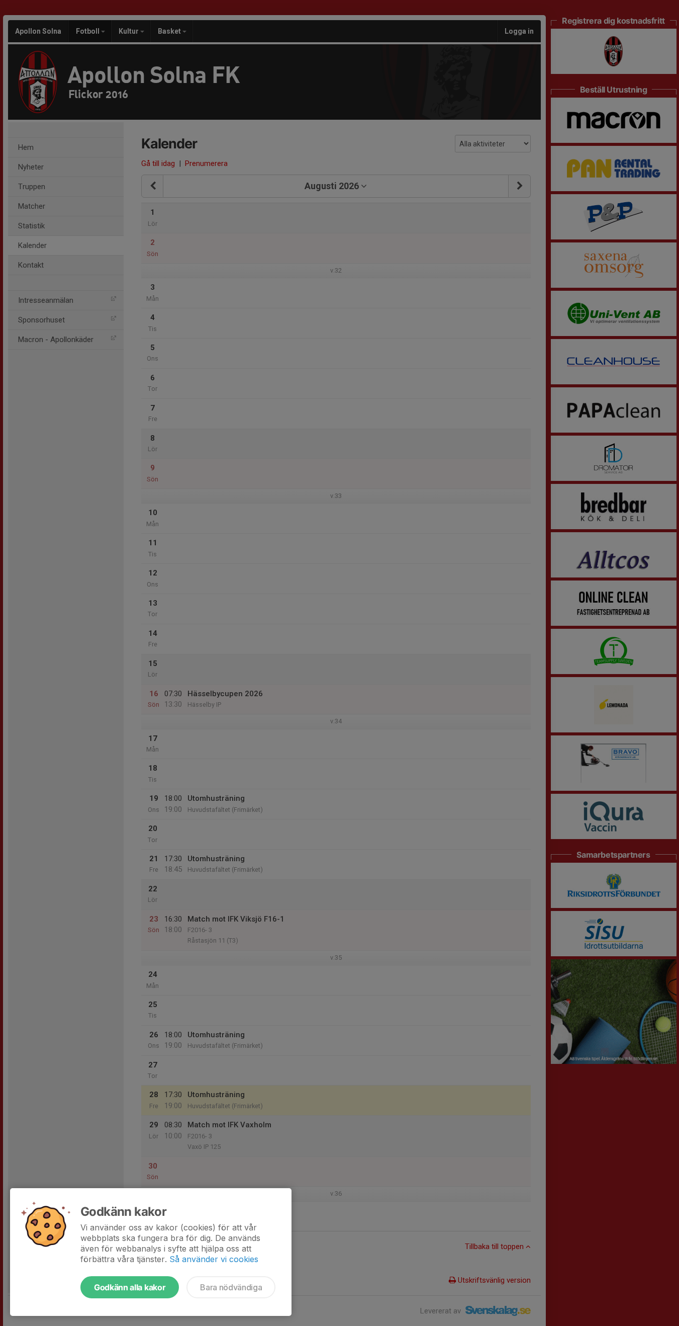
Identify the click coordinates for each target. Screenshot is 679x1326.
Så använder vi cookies (213, 1259)
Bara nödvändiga (231, 1287)
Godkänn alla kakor (129, 1287)
